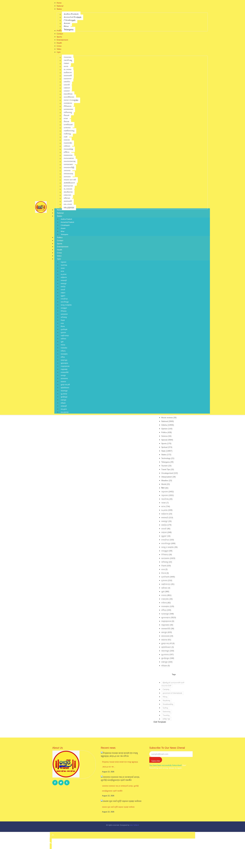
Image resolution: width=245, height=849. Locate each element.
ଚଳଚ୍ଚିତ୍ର (64, 299)
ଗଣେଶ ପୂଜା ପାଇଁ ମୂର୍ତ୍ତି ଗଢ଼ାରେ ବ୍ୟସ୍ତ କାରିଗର (118, 807)
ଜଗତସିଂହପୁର (65, 302)
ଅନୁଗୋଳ (63, 262)
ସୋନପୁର (63, 400)
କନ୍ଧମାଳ (63, 274)
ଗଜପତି (63, 290)
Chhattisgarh (65, 225)
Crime (59, 253)
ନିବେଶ (63, 326)
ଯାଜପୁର (63, 375)
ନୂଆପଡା (63, 332)
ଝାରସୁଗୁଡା (64, 308)
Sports (59, 244)
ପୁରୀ (62, 342)
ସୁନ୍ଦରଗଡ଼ (64, 394)
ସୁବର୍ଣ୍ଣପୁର (64, 397)
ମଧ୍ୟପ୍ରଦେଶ (65, 366)
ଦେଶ (62, 323)
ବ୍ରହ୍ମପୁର (64, 360)
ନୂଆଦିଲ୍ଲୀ (64, 329)
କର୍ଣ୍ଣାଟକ (64, 277)
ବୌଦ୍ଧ (63, 357)
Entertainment (62, 247)
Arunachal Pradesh (67, 222)
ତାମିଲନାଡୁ (64, 317)
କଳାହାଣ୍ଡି (64, 280)
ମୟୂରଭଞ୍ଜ (64, 369)
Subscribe (155, 761)
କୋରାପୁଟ (63, 283)
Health (59, 250)
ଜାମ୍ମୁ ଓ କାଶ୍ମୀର (66, 305)
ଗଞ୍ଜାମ (63, 293)
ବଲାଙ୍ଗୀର (64, 348)
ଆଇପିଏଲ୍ (64, 265)
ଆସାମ (63, 268)
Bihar (62, 231)
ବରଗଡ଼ (63, 345)
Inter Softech (134, 825)
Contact (60, 240)
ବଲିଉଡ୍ (63, 351)
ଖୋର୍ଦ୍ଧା (63, 286)
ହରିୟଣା (63, 403)
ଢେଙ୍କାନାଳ (64, 314)
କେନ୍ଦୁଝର (64, 409)
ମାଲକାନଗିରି (64, 372)
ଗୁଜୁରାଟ (63, 296)
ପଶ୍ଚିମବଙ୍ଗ (65, 335)
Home (59, 210)
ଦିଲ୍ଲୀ (63, 320)
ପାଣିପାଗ (63, 339)
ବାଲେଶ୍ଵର (64, 354)
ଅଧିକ (59, 259)
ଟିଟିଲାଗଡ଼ (63, 311)
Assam (63, 228)
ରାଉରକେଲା (64, 378)
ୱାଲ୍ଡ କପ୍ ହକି (65, 385)
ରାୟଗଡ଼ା (63, 381)
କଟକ (62, 271)
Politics (60, 237)
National (60, 213)
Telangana (64, 234)
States (59, 216)
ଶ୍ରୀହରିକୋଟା (65, 388)
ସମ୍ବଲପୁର (64, 391)
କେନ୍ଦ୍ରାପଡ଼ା (65, 412)
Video (59, 256)
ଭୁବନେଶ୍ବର (64, 363)
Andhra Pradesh (66, 219)
